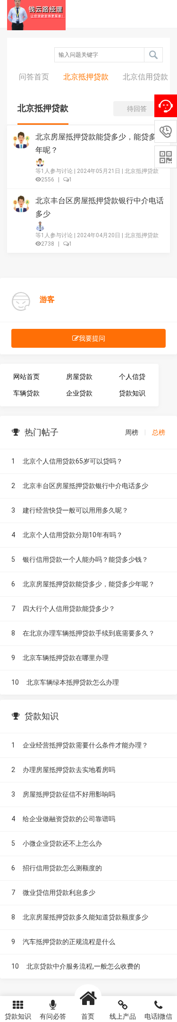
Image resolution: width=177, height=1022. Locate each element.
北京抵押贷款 (86, 76)
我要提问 (92, 338)
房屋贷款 (79, 376)
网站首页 (26, 376)
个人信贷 (132, 376)
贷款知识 (132, 393)
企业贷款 (79, 393)
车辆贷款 (26, 393)
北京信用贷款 (145, 76)
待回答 (137, 108)
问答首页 (34, 76)
